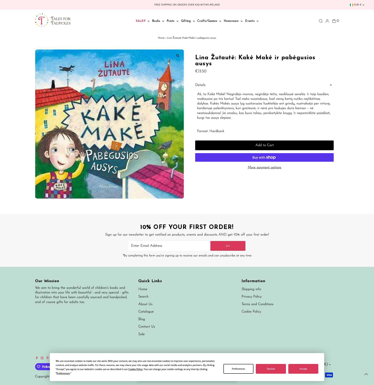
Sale (141, 334)
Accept (303, 368)
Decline (271, 368)
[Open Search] (321, 21)
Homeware (232, 21)
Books (156, 21)
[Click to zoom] (177, 55)
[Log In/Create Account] (327, 21)
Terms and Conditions (257, 304)
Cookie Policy (251, 311)
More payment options (264, 167)
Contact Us (146, 326)
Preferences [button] (63, 373)
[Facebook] (37, 358)
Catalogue (146, 311)
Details (200, 85)
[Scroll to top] (366, 374)
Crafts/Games (207, 21)
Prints (171, 21)
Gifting (186, 21)
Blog (141, 319)
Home (161, 38)
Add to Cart (264, 145)
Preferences (238, 368)
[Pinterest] (48, 358)
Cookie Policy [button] (135, 369)
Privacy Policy (252, 296)
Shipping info (251, 289)
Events (250, 21)
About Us (145, 304)
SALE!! (141, 21)
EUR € (358, 5)
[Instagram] (42, 358)
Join (228, 246)
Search (143, 296)
